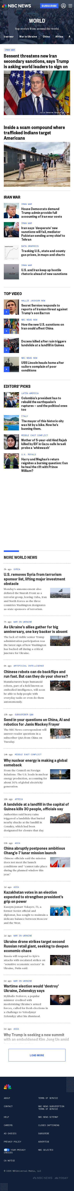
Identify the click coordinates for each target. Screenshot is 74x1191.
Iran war (9, 36)
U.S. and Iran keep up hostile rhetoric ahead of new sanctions (44, 272)
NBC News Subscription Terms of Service (51, 1107)
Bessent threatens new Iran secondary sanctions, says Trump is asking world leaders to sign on (36, 61)
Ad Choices (10, 1133)
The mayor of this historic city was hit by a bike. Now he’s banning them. (42, 425)
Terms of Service (48, 1098)
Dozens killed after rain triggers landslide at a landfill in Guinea (43, 343)
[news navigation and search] (70, 5)
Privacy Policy (12, 1141)
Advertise (43, 1141)
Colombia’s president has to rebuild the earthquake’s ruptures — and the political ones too (44, 403)
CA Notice (9, 1160)
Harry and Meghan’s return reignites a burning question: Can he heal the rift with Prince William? (44, 465)
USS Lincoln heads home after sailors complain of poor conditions (42, 366)
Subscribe (43, 1133)
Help (6, 1117)
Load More (37, 1055)
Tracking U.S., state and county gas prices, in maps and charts (43, 252)
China (46, 36)
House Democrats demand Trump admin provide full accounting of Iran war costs (41, 212)
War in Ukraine (28, 36)
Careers (8, 1125)
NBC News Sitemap (48, 1117)
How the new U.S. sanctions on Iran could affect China (42, 326)
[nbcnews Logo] (7, 1086)
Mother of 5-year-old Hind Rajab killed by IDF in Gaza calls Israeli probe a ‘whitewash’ (44, 444)
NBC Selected (45, 1150)
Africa (59, 36)
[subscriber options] (63, 5)
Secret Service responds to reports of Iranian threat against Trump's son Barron (44, 309)
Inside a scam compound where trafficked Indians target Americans (34, 132)
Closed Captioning (48, 1125)
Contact (8, 1106)
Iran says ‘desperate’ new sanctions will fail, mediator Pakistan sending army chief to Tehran (43, 233)
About (7, 1098)
